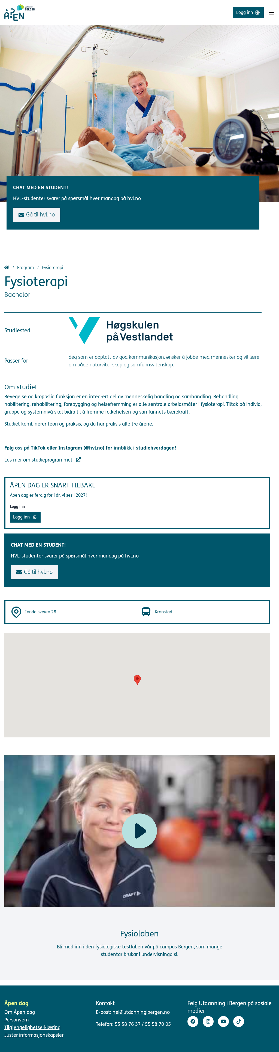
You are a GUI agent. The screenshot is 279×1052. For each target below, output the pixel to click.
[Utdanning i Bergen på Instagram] (208, 1021)
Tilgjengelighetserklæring (32, 1027)
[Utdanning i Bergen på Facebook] (192, 1021)
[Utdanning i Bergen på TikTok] (238, 1021)
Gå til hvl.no (40, 215)
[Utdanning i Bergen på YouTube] (223, 1021)
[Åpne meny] (271, 12)
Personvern (16, 1020)
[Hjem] (7, 267)
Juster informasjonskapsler (33, 1035)
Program (26, 267)
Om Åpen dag (19, 1012)
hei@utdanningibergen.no (141, 1012)
